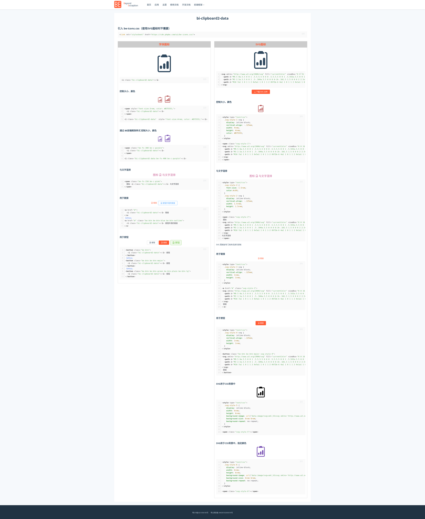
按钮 (153, 243)
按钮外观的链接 (168, 203)
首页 (149, 4)
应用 (157, 4)
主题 (164, 4)
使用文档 (174, 4)
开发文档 (186, 4)
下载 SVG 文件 (262, 92)
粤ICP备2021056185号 (200, 513)
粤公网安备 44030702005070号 (222, 513)
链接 (155, 203)
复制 (303, 34)
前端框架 (198, 4)
